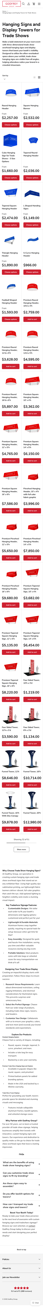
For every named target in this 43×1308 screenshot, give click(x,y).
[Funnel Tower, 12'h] (10, 759)
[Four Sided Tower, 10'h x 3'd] (32, 668)
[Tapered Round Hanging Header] (32, 140)
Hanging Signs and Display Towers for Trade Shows (19, 13)
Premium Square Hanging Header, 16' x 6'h (9, 491)
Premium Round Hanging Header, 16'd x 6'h (9, 397)
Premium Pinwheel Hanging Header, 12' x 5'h (10, 541)
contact (32, 1226)
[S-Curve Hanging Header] (32, 240)
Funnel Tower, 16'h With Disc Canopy (10, 814)
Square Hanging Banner (30, 107)
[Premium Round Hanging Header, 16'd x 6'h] (10, 382)
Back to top (21, 1249)
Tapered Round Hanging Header (30, 154)
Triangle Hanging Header (10, 254)
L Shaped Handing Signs (31, 207)
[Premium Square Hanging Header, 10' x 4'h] (32, 382)
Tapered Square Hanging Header (9, 207)
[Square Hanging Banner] (32, 93)
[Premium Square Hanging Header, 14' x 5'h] (32, 429)
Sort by (5, 75)
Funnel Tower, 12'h (10, 771)
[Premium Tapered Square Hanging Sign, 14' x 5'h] (32, 621)
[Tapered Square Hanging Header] (10, 193)
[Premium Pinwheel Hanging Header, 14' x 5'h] (32, 526)
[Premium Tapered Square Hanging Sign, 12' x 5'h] (10, 621)
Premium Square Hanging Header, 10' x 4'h (31, 397)
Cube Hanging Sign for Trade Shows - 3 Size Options (8, 157)
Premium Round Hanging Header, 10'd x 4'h (31, 303)
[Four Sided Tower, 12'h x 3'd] (10, 715)
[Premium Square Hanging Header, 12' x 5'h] (10, 429)
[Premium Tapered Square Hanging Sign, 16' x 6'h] (10, 668)
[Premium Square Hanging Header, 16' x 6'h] (10, 476)
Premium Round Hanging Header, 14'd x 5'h (31, 350)
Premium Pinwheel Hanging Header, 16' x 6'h (10, 589)
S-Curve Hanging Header (31, 254)
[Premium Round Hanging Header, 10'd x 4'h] (32, 288)
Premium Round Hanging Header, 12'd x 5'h (9, 350)
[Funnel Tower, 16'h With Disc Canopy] (10, 800)
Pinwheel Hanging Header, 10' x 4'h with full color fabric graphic (31, 492)
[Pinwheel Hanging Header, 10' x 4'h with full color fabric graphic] (32, 476)
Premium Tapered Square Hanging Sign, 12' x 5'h (10, 636)
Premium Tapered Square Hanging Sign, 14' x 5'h (31, 636)
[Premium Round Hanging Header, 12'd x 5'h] (10, 335)
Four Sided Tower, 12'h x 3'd (10, 728)
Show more (21, 849)
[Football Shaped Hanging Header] (10, 288)
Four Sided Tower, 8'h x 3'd (31, 728)
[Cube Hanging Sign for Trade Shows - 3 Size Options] (10, 140)
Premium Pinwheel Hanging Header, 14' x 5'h (31, 541)
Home (4, 11)
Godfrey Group (12, 1299)
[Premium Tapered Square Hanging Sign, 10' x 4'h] (32, 573)
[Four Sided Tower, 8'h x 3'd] (32, 715)
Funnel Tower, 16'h (32, 771)
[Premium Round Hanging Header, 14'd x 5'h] (32, 335)
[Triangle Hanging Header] (10, 240)
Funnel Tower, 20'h (32, 813)
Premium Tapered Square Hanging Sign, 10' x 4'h (31, 589)
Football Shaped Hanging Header (9, 301)
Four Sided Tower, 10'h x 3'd (31, 681)
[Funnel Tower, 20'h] (32, 800)
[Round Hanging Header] (10, 93)
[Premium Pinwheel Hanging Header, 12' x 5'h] (10, 526)
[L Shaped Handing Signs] (32, 193)
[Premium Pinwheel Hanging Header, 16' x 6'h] (10, 573)
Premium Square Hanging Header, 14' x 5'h (31, 444)
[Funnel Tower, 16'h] (32, 759)
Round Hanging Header (9, 107)
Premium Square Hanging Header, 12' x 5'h (9, 444)
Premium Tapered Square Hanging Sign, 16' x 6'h (10, 683)
